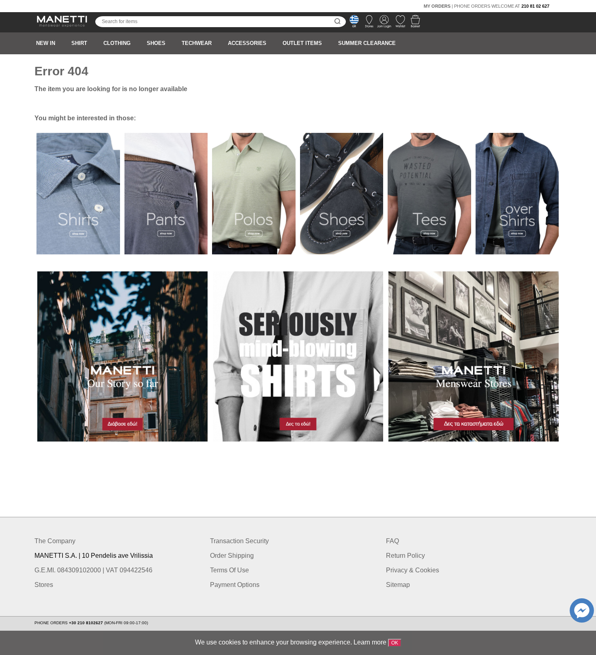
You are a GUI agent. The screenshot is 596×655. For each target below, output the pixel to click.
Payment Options (234, 584)
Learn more (370, 642)
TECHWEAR (197, 43)
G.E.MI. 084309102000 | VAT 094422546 (93, 570)
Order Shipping (232, 555)
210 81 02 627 (535, 6)
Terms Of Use (229, 570)
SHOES (156, 43)
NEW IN (45, 43)
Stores (43, 584)
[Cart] (413, 23)
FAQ (392, 541)
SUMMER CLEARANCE (367, 43)
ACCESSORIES (247, 43)
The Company (54, 541)
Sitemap (398, 584)
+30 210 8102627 (86, 623)
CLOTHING (117, 43)
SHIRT (79, 43)
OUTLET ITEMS (302, 43)
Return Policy (405, 555)
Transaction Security (239, 541)
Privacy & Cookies (412, 570)
